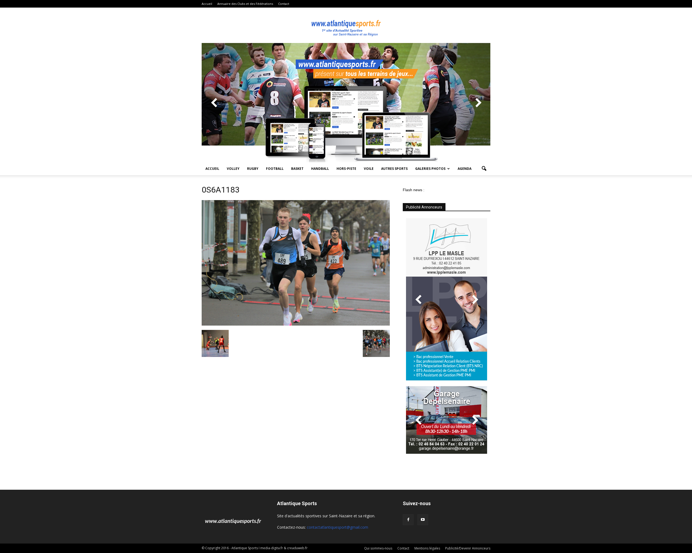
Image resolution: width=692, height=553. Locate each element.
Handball (320, 168)
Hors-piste (346, 168)
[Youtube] (422, 519)
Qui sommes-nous (378, 548)
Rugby (252, 168)
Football (275, 168)
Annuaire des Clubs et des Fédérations (245, 4)
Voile (369, 168)
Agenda (464, 168)
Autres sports (394, 168)
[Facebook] (408, 519)
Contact (283, 4)
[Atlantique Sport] (346, 25)
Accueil (207, 4)
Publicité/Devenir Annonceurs (467, 548)
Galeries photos (430, 168)
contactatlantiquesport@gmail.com (337, 527)
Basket (297, 168)
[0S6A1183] (296, 324)
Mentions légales (427, 548)
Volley (233, 168)
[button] (483, 168)
